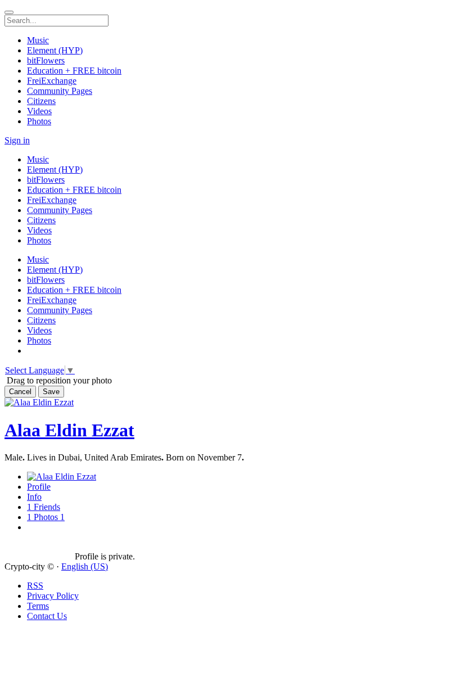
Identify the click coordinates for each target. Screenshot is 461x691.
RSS (35, 585)
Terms (38, 606)
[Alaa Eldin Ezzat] (39, 546)
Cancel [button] (20, 391)
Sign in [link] (17, 140)
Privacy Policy (53, 595)
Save (51, 391)
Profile (39, 486)
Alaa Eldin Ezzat (69, 430)
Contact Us (47, 616)
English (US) (84, 566)
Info (34, 497)
